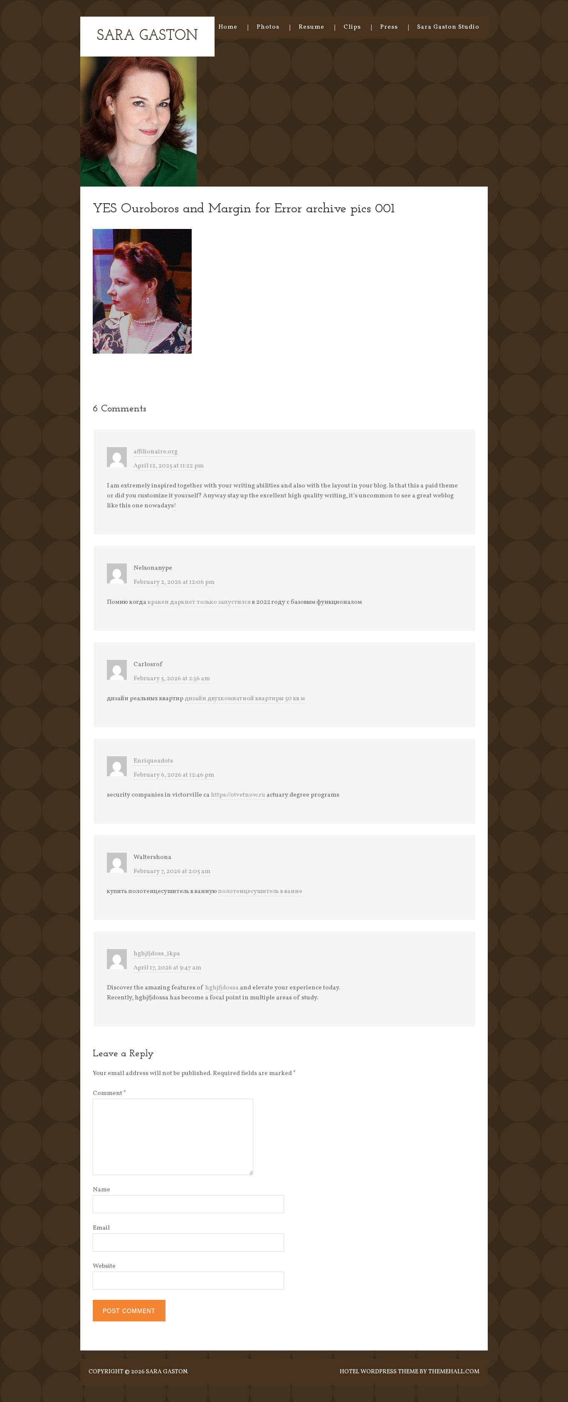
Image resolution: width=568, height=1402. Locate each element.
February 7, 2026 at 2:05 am (171, 871)
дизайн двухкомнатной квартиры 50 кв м (245, 698)
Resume (311, 27)
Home (227, 27)
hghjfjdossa (222, 988)
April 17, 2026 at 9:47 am (167, 968)
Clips (352, 27)
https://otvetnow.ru (238, 795)
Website (104, 1266)
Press (389, 27)
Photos (268, 27)
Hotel (349, 1372)
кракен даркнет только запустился (199, 602)
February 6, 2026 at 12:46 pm (173, 775)
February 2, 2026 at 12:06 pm (174, 582)
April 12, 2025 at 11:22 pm (168, 466)
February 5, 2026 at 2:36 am (171, 678)
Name (101, 1190)
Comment (109, 1093)
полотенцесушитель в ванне (260, 891)
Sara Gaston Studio (448, 27)
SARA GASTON (147, 36)
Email (101, 1228)
